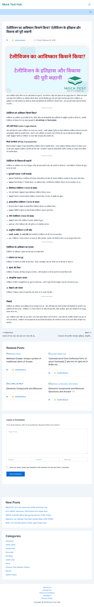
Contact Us (47, 590)
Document (10, 552)
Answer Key (10, 548)
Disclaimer (47, 596)
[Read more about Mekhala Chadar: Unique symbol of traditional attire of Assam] (13, 354)
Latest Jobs (10, 560)
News (8, 564)
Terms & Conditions (47, 593)
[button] (91, 11)
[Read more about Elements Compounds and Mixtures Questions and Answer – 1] (63, 384)
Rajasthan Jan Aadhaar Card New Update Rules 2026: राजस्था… (30, 519)
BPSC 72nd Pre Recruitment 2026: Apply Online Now (26, 523)
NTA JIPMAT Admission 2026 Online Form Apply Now (27, 511)
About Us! (47, 587)
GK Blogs (9, 556)
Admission (10, 541)
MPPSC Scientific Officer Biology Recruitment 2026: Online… (29, 515)
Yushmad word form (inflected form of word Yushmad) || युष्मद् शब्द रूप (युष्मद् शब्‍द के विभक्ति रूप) (68, 361)
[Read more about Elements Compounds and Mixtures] (14, 384)
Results (8, 571)
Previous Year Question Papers (17, 567)
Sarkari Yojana (11, 575)
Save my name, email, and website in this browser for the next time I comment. (39, 467)
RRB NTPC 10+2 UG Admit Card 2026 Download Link (26, 507)
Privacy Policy (47, 598)
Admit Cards (10, 545)
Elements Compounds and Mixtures (24, 388)
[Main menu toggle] (89, 4)
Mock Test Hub (12, 4)
